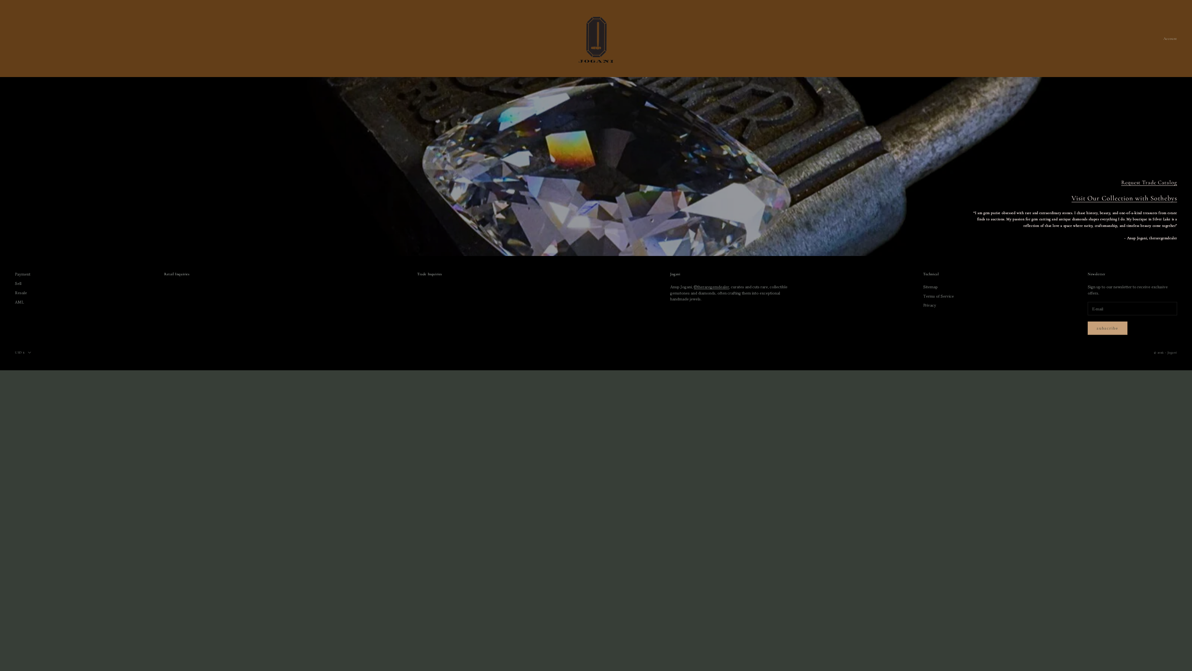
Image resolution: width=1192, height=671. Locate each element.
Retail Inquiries (177, 274)
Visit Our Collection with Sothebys (1124, 198)
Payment (22, 273)
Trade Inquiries (429, 274)
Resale (21, 292)
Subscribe (1107, 328)
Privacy (929, 305)
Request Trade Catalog (1149, 182)
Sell (18, 283)
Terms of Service (938, 296)
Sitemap (930, 286)
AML (19, 301)
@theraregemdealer (711, 286)
